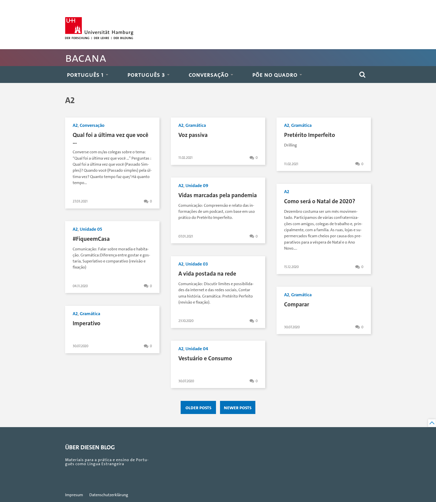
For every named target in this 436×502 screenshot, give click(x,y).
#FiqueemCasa (91, 239)
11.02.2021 (185, 157)
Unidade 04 (196, 349)
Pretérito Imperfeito (309, 135)
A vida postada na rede (207, 274)
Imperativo (86, 323)
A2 (75, 125)
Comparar (296, 304)
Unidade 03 (196, 264)
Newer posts (238, 407)
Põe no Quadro (274, 74)
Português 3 (146, 74)
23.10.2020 (186, 320)
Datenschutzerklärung (108, 495)
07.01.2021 (185, 236)
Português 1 (85, 74)
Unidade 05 (91, 229)
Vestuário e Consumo (205, 358)
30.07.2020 (292, 327)
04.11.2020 (80, 286)
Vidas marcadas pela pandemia (217, 195)
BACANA (85, 57)
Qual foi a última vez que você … (110, 138)
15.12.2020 (291, 266)
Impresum (74, 495)
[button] (362, 74)
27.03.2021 (80, 201)
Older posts (198, 407)
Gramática (195, 125)
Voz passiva (193, 135)
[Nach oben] (432, 423)
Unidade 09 (196, 186)
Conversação (209, 74)
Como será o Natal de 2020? (319, 201)
